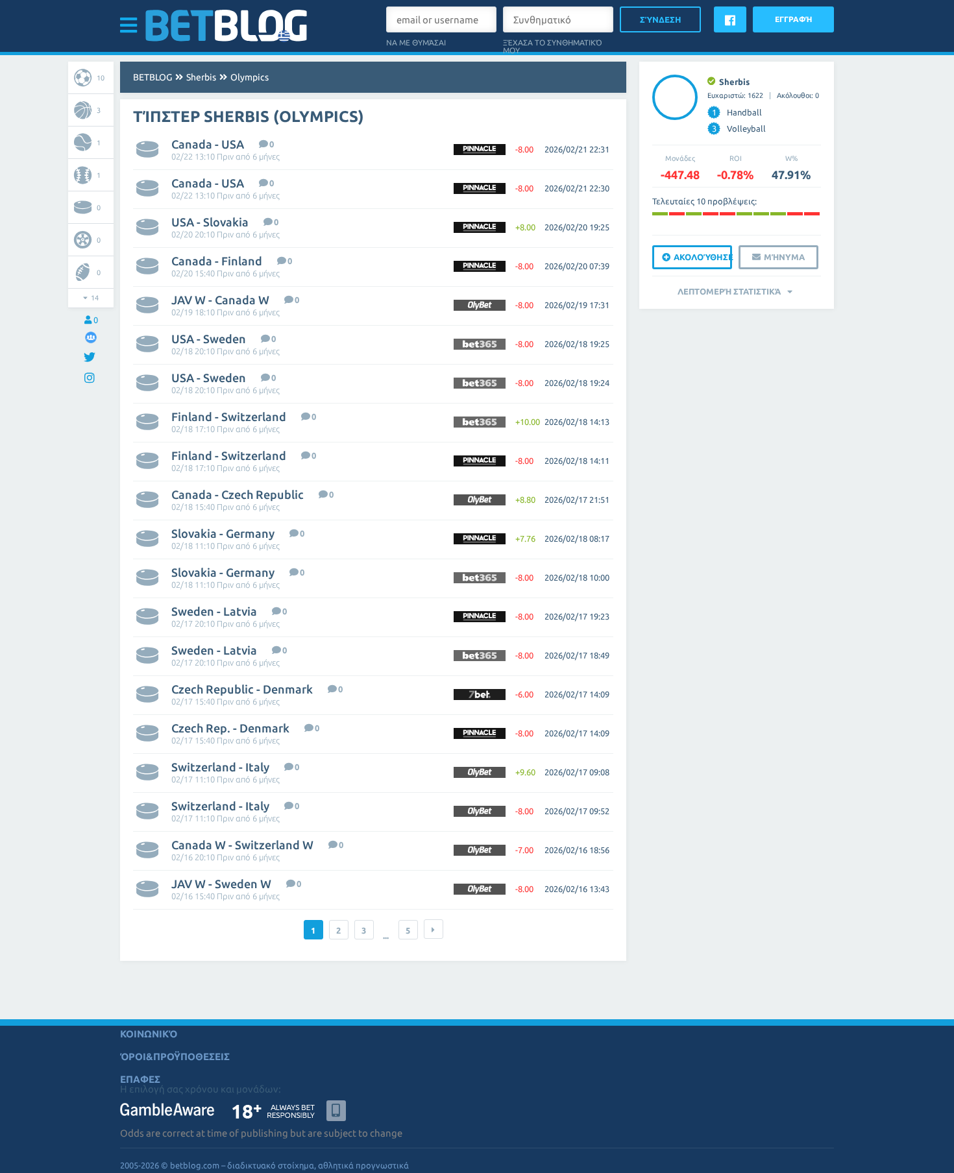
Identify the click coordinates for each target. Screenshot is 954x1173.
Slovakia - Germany (223, 533)
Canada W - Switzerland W (242, 844)
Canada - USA (207, 144)
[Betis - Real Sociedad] (744, 213)
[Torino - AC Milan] (694, 213)
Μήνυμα (784, 256)
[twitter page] (91, 357)
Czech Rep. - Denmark (230, 727)
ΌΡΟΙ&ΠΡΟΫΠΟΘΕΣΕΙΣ (175, 1056)
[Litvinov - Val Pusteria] (710, 213)
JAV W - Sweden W (221, 883)
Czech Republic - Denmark (242, 689)
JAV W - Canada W (220, 299)
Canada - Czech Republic (237, 494)
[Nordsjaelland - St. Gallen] (812, 213)
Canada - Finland (216, 260)
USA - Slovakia (210, 221)
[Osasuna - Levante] (677, 213)
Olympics (249, 77)
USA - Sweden (208, 338)
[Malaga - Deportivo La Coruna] (660, 213)
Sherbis (201, 77)
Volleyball (739, 128)
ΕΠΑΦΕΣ (140, 1079)
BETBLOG (152, 77)
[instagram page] (91, 378)
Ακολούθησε (703, 256)
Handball (737, 112)
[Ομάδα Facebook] (90, 337)
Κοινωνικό (148, 1033)
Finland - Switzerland (228, 416)
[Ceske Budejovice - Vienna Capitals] (727, 213)
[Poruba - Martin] (795, 213)
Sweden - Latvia (214, 611)
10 (100, 78)
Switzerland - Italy (220, 766)
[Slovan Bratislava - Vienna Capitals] (761, 213)
